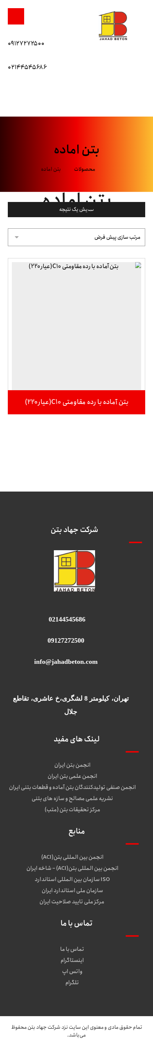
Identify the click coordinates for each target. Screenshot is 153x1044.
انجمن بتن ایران (72, 765)
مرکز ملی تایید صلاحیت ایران (72, 901)
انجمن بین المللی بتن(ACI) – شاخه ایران (72, 868)
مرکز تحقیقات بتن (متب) (72, 809)
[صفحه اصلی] (110, 169)
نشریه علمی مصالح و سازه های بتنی (72, 798)
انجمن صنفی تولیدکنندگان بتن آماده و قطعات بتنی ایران (72, 787)
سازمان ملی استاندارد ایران (72, 890)
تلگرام (72, 982)
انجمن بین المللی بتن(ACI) (72, 857)
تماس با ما (72, 949)
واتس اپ (72, 971)
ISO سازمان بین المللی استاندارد (72, 879)
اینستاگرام (72, 960)
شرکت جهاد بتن (44, 1027)
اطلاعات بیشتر (72, 375)
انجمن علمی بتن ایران (72, 776)
